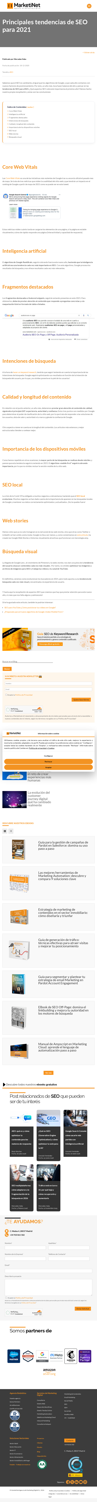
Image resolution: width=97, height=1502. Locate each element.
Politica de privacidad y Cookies (41, 748)
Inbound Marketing (43, 1421)
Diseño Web (41, 1404)
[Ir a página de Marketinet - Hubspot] (28, 1357)
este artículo (82, 535)
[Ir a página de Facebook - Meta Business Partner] (56, 1357)
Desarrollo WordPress (44, 1407)
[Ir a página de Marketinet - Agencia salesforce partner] (13, 1356)
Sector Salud (14, 1443)
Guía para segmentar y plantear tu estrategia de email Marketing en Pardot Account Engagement (61, 980)
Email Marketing (69, 1397)
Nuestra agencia (15, 1398)
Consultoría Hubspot (44, 1424)
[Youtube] (81, 1482)
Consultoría (41, 1400)
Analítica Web (69, 1414)
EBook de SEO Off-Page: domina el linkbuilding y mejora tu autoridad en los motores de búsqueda (63, 1010)
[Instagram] (85, 1482)
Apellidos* (52, 1243)
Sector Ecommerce (16, 1454)
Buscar (7, 669)
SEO (11, 72)
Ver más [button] (48, 1073)
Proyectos (40, 1438)
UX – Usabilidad (69, 1418)
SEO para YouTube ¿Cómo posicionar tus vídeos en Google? (30, 607)
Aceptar (48, 767)
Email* (7, 1265)
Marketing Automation (44, 1414)
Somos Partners (15, 1402)
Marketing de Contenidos (72, 1394)
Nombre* (8, 1243)
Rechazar (48, 761)
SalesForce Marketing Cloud (46, 1417)
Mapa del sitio (41, 1456)
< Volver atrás (89, 52)
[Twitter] (72, 1482)
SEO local (80, 496)
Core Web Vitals (13, 178)
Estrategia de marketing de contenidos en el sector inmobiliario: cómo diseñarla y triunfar (63, 912)
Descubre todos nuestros (31, 1084)
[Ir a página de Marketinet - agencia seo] (85, 1356)
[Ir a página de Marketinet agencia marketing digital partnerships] (49, 1373)
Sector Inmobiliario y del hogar (20, 1460)
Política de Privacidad (23, 695)
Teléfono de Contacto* (57, 1254)
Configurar (48, 756)
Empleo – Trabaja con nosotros (20, 1464)
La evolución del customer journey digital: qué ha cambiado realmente (39, 799)
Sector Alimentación (16, 1457)
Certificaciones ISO (16, 1409)
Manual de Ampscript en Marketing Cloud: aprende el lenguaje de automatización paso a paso (62, 1047)
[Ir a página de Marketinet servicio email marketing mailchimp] (70, 1357)
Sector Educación (15, 1447)
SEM (65, 1408)
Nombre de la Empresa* (14, 1254)
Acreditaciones (15, 1405)
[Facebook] (68, 1482)
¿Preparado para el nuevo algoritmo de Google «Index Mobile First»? (33, 612)
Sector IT (13, 1450)
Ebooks (39, 1447)
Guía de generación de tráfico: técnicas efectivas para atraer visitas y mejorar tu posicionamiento (63, 943)
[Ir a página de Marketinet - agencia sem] (42, 1357)
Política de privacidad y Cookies (59, 1491)
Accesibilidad (74, 1494)
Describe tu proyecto (13, 1276)
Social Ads (67, 1411)
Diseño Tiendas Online (44, 1410)
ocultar (30, 107)
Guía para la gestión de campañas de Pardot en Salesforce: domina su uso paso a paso (63, 845)
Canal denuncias (62, 1494)
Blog (38, 1452)
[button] (89, 6)
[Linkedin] (77, 1482)
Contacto (70, 1440)
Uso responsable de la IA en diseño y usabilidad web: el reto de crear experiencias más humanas (40, 772)
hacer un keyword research (24, 372)
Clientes (39, 1443)
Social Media (68, 1401)
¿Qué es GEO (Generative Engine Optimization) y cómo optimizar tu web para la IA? (48, 1139)
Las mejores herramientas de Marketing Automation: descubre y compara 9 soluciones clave (62, 876)
